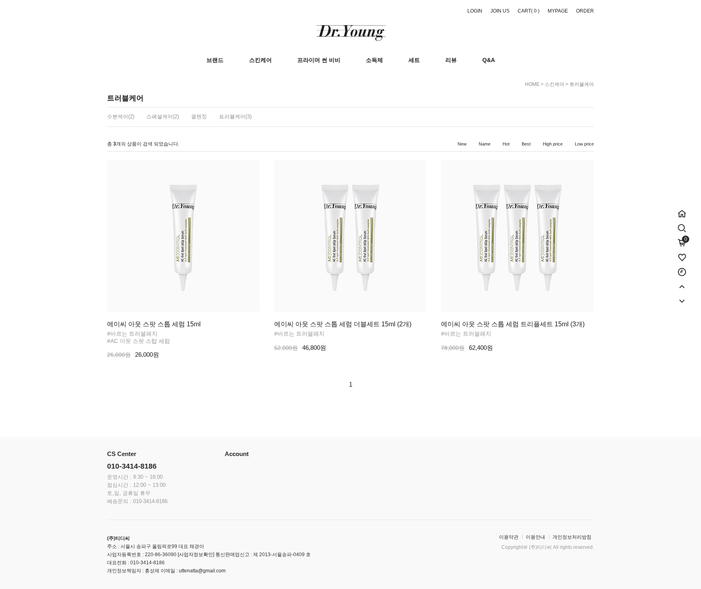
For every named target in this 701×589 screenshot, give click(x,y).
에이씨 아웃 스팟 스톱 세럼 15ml (154, 324)
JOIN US (500, 11)
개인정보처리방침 (572, 537)
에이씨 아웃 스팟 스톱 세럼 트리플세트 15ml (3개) (513, 324)
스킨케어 (554, 84)
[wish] (682, 253)
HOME (532, 84)
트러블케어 (582, 84)
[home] (682, 209)
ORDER (585, 11)
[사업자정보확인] (195, 554)
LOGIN (474, 11)
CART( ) (529, 11)
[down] (682, 297)
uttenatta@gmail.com (202, 571)
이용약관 (508, 537)
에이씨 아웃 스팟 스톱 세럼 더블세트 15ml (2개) (342, 324)
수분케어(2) (120, 117)
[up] (682, 282)
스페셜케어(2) (162, 117)
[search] (682, 226)
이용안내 (535, 537)
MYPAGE (558, 11)
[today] (682, 267)
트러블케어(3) (235, 117)
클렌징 (199, 117)
